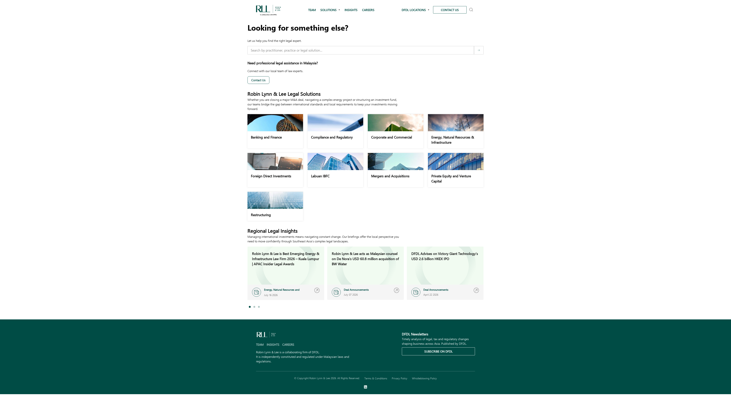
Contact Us (450, 10)
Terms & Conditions (375, 378)
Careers (368, 10)
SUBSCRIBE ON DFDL (438, 351)
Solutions (328, 10)
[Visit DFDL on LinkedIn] (365, 387)
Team (312, 10)
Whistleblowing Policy (424, 378)
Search (471, 10)
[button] (249, 307)
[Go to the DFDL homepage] (268, 9)
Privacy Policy (399, 378)
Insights (351, 10)
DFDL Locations (414, 10)
